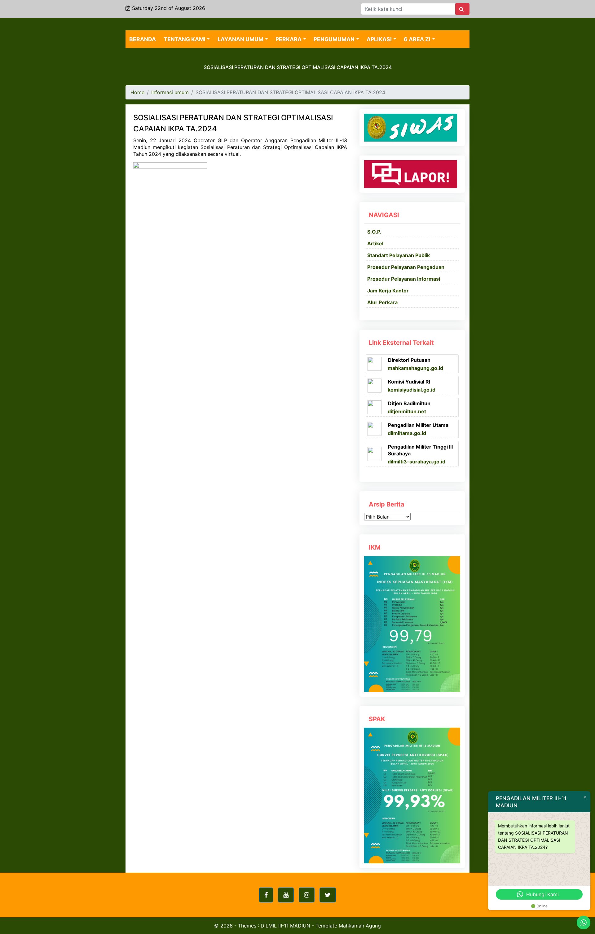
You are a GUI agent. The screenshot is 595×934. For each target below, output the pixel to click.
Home (137, 92)
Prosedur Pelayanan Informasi (403, 279)
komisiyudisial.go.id (411, 390)
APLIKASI (379, 39)
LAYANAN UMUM (240, 39)
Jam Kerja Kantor (388, 290)
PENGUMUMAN (334, 39)
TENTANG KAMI (184, 39)
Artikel (375, 243)
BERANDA (142, 39)
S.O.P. (374, 232)
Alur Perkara (382, 302)
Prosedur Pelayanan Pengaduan (405, 267)
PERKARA (288, 39)
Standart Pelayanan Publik (398, 255)
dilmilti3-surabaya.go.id (416, 461)
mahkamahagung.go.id (415, 368)
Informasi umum (170, 92)
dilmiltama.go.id (407, 433)
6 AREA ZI (417, 39)
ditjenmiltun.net (407, 411)
